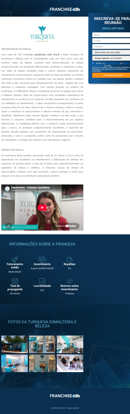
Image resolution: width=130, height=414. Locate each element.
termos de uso (112, 63)
